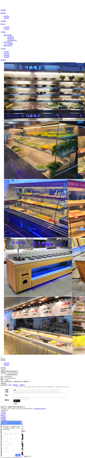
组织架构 (6, 57)
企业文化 (6, 53)
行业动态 (6, 29)
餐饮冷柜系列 (8, 35)
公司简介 (6, 51)
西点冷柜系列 (8, 42)
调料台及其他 (8, 45)
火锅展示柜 (10, 37)
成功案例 (3, 21)
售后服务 (3, 10)
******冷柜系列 (8, 44)
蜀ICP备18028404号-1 (40, 408)
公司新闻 (6, 27)
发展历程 (6, 55)
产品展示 (3, 32)
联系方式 (6, 16)
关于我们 (3, 48)
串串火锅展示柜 (12, 40)
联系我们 (3, 13)
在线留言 (6, 18)
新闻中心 (3, 24)
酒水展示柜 (10, 38)
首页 (10, 385)
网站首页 (3, 60)
